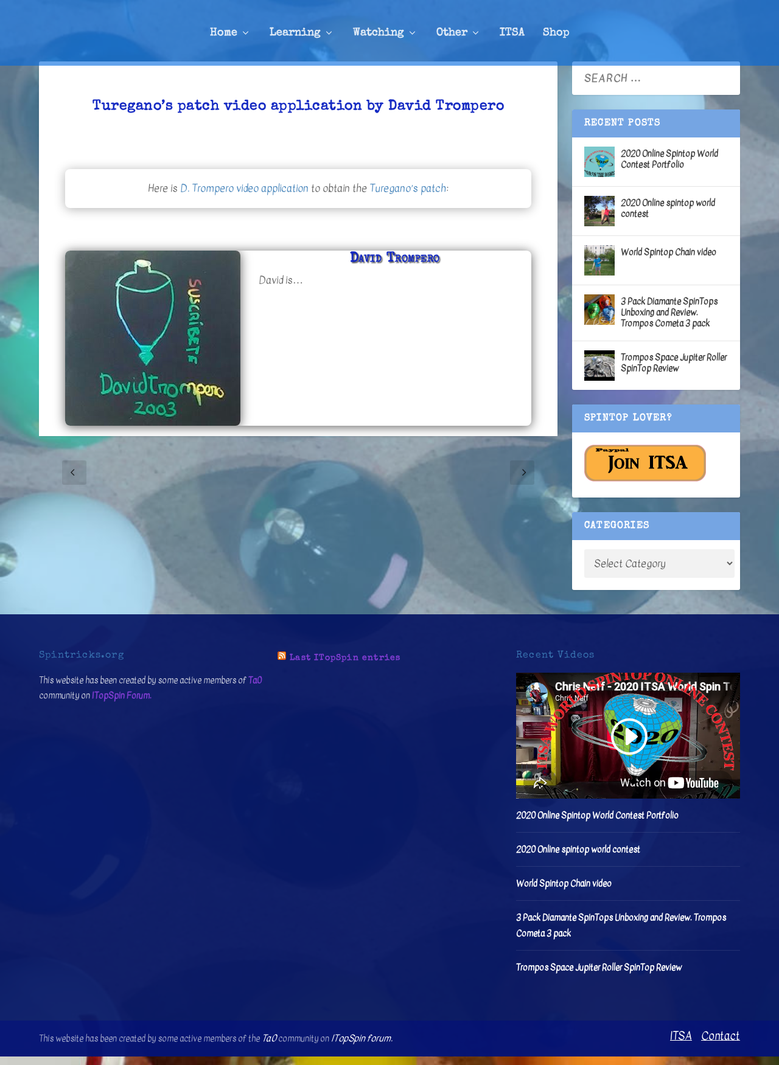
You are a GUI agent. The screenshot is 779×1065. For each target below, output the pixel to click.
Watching (378, 32)
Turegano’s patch (407, 188)
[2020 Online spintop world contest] (599, 211)
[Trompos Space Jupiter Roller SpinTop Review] (599, 365)
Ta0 (255, 680)
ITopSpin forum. (362, 1038)
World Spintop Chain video (668, 252)
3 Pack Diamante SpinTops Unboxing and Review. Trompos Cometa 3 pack (669, 312)
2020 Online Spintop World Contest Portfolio (669, 159)
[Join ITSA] (645, 479)
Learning (295, 32)
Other (451, 32)
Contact (720, 1036)
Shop (556, 32)
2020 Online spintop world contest (668, 208)
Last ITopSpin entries (345, 658)
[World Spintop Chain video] (599, 260)
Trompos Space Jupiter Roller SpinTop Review (674, 363)
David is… (281, 280)
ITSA (512, 32)
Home (223, 32)
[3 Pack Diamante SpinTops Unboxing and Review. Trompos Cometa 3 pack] (599, 309)
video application (272, 188)
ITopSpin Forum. (122, 695)
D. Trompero (207, 188)
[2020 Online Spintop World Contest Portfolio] (599, 162)
